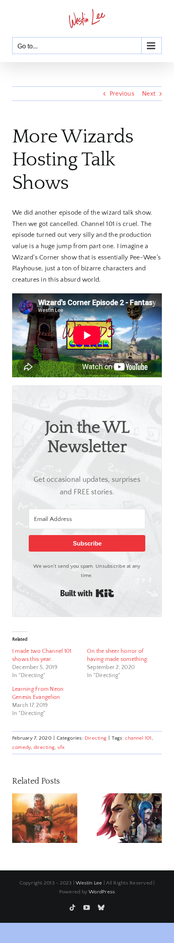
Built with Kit (87, 593)
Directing (95, 738)
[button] (18, 818)
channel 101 (138, 738)
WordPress (102, 892)
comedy (21, 747)
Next (148, 93)
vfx (61, 747)
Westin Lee (89, 883)
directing (44, 747)
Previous (122, 93)
